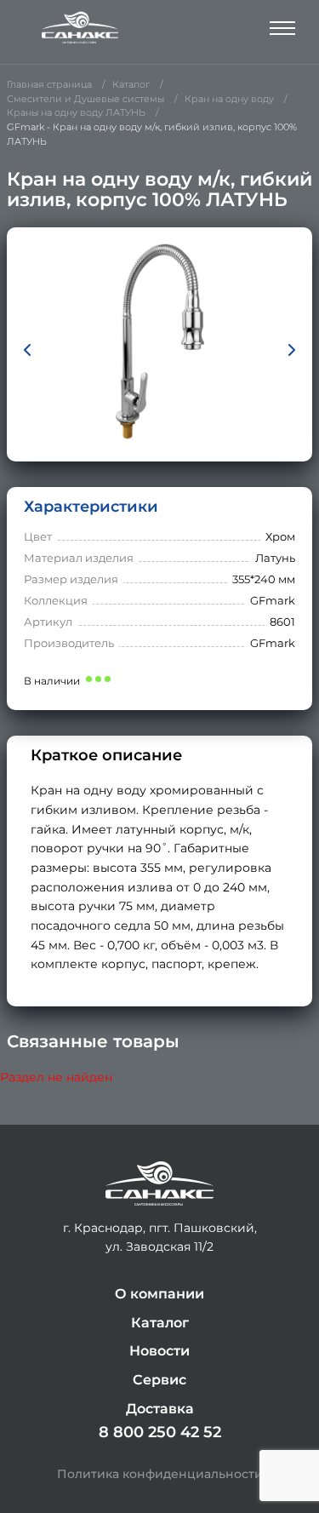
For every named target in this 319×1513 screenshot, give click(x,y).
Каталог (160, 1323)
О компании (159, 1294)
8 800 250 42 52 (160, 1432)
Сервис (159, 1380)
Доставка (160, 1409)
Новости (159, 1351)
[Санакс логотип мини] (159, 1184)
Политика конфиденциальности (160, 1473)
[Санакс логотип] (80, 28)
